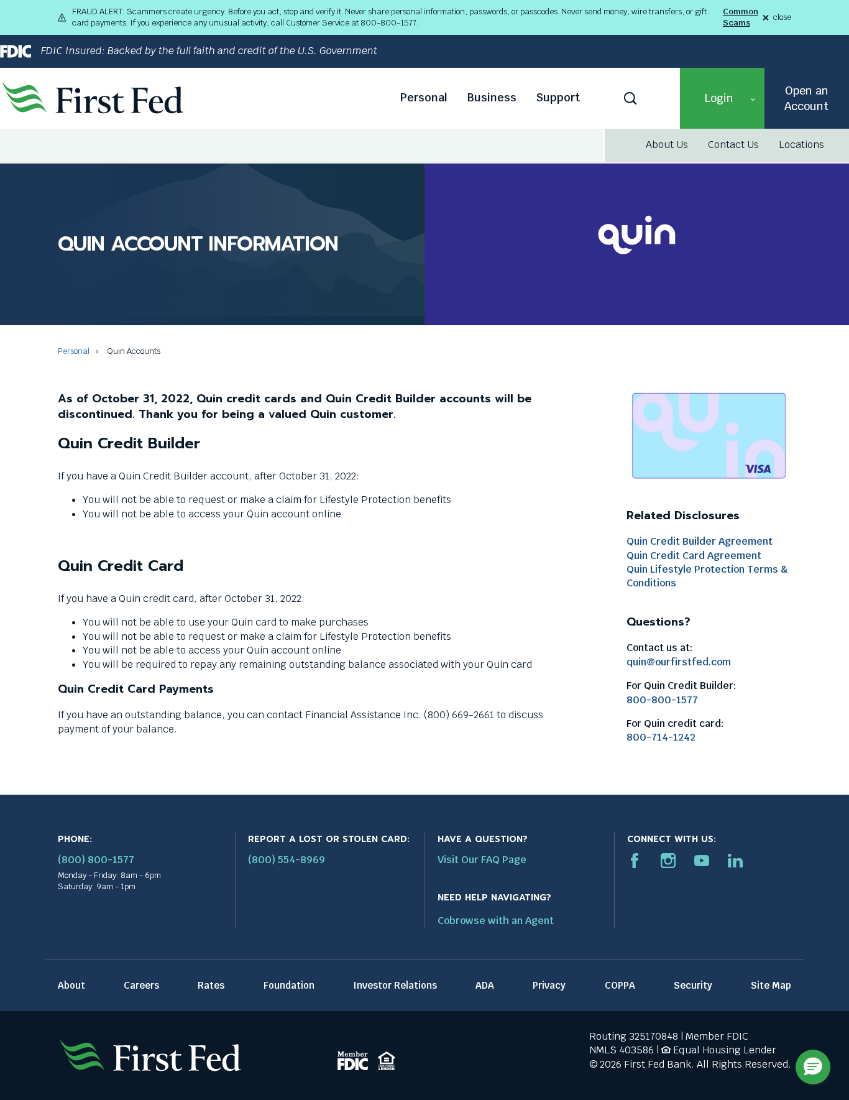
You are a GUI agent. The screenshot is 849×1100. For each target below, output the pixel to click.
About (71, 985)
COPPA (620, 985)
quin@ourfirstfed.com (678, 661)
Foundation (289, 985)
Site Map (771, 985)
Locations (801, 144)
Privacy (549, 985)
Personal (423, 97)
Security (693, 985)
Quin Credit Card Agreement (693, 555)
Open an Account (806, 98)
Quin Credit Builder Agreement (699, 541)
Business (491, 97)
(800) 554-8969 (286, 859)
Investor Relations (395, 985)
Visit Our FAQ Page (482, 859)
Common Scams (740, 17)
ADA (484, 985)
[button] (722, 98)
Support (558, 97)
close (782, 17)
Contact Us (733, 144)
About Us (667, 144)
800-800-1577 (662, 699)
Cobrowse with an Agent (496, 920)
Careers (141, 985)
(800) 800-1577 (96, 859)
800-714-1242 (660, 737)
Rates (211, 985)
